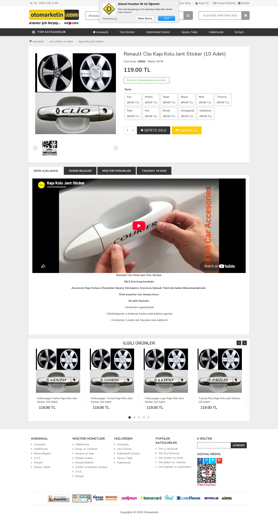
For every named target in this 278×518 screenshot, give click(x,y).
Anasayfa (102, 32)
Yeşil (133, 113)
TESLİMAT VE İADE (154, 171)
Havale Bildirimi (225, 3)
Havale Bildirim (84, 462)
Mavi (205, 99)
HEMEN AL (188, 130)
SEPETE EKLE (154, 130)
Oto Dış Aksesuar (169, 453)
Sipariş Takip (189, 32)
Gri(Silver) (206, 113)
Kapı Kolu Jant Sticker (91, 41)
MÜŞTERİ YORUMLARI (116, 171)
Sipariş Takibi (42, 467)
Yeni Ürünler (127, 32)
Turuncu (223, 99)
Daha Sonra (145, 18)
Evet (166, 18)
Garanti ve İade (84, 453)
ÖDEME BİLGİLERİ (80, 171)
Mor (151, 113)
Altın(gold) (187, 113)
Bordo (169, 113)
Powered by (108, 18)
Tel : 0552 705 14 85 (45, 3)
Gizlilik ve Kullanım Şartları (91, 467)
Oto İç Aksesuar (168, 449)
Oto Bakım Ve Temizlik (172, 462)
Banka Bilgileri (42, 453)
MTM (160, 61)
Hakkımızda (216, 32)
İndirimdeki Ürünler (158, 32)
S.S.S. (37, 458)
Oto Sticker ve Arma (61, 41)
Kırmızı (151, 99)
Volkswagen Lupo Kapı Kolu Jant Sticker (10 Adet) (110, 400)
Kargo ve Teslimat (86, 449)
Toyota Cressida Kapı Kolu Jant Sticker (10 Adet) (217, 400)
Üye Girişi (185, 3)
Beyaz (187, 99)
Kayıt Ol (203, 3)
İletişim (245, 3)
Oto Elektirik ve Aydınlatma (174, 467)
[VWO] (118, 19)
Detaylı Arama (84, 458)
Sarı (133, 99)
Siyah (169, 99)
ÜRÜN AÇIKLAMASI (45, 171)
